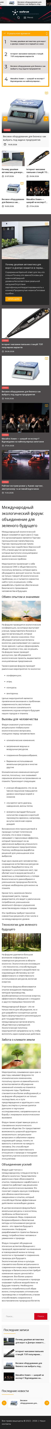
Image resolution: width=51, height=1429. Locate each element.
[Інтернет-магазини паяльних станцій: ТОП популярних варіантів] (37, 158)
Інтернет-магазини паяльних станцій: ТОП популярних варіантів (26, 55)
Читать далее (14, 299)
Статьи (7, 130)
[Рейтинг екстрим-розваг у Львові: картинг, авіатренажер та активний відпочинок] (25, 465)
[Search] (18, 17)
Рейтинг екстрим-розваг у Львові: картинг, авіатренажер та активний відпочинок (22, 487)
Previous (5, 118)
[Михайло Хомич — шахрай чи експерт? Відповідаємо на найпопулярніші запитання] (25, 111)
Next (46, 118)
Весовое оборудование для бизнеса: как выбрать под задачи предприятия (29, 3)
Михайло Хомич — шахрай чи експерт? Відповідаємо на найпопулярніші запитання (27, 80)
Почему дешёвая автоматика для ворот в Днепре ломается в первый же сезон (28, 42)
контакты (6, 1424)
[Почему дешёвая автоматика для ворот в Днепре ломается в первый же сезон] (13, 158)
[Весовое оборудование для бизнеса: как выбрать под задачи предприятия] (11, 3)
